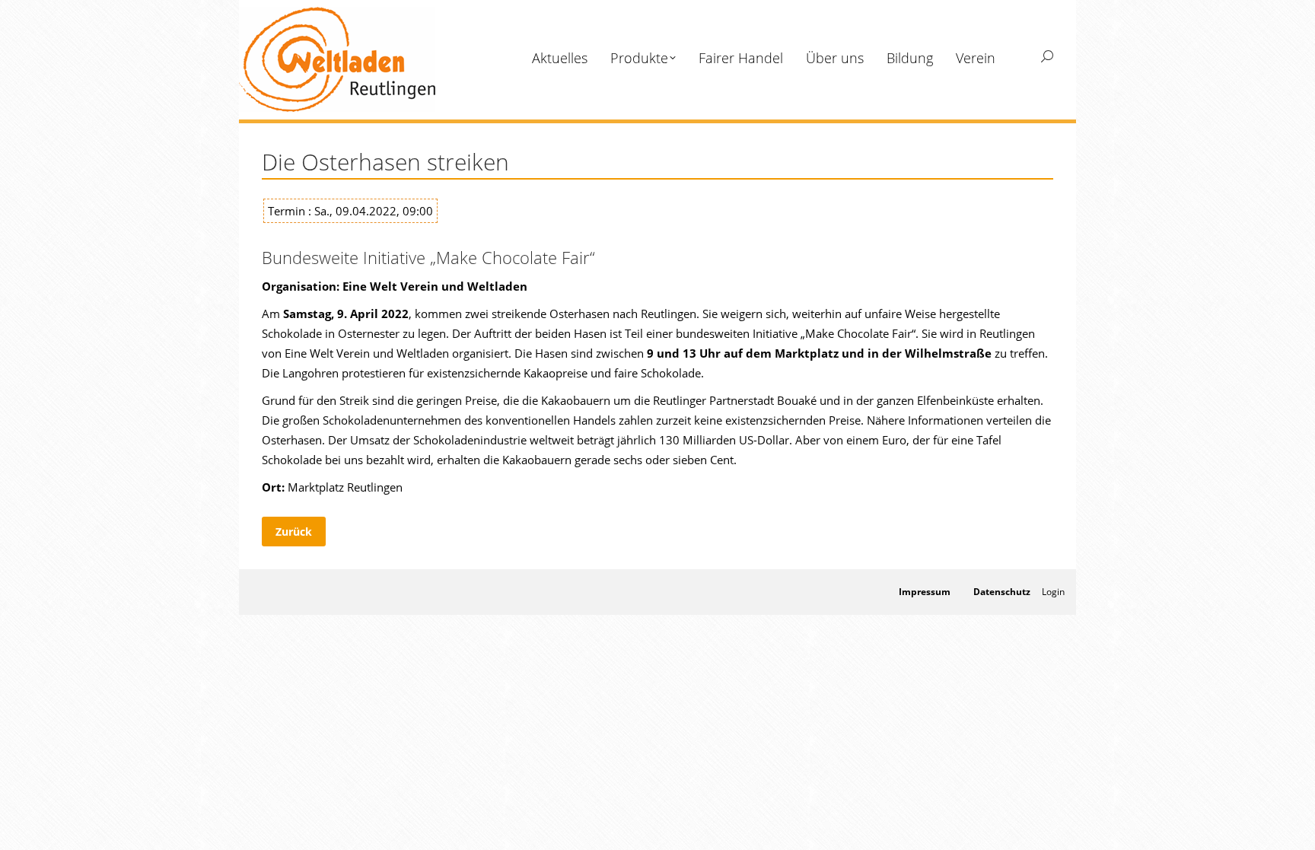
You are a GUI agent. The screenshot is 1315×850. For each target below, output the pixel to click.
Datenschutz (1001, 591)
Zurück (293, 531)
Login (1053, 591)
